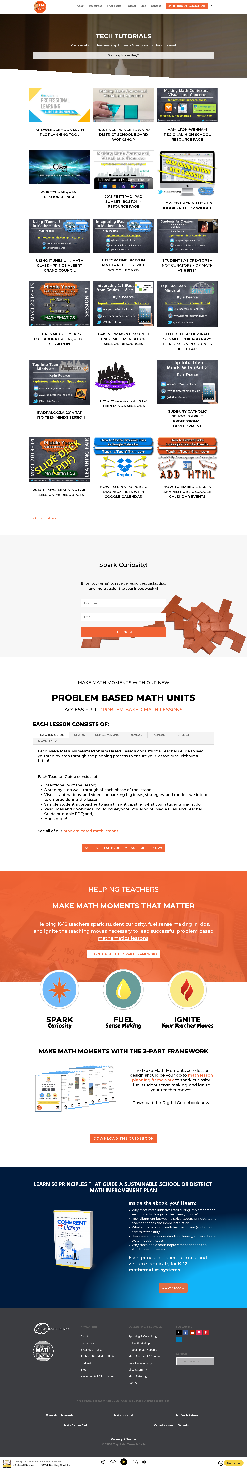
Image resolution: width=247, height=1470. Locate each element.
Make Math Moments (60, 1415)
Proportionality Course (143, 1350)
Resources (95, 6)
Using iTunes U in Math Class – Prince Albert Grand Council (60, 265)
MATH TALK (47, 741)
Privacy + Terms (123, 1439)
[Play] (124, 1462)
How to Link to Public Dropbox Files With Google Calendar (123, 492)
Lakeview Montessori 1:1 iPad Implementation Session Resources (123, 339)
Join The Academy (140, 1363)
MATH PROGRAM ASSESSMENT (186, 5)
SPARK (79, 735)
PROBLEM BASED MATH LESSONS (141, 709)
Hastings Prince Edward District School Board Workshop (123, 135)
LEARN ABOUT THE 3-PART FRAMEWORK (123, 954)
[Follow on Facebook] (185, 1332)
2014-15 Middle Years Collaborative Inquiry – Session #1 (59, 339)
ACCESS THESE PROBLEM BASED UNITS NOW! (123, 848)
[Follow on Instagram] (199, 1332)
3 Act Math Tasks (91, 1350)
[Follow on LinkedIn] (179, 1339)
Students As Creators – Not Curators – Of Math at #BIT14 (187, 265)
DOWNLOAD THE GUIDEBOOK (123, 1138)
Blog (143, 6)
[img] (220, 1463)
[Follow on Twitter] (179, 1332)
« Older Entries (44, 518)
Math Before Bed (75, 1425)
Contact (156, 6)
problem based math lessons (90, 831)
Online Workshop (139, 1343)
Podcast (131, 6)
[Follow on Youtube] (192, 1332)
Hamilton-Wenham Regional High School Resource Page (187, 134)
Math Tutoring (138, 1376)
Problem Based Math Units (98, 1356)
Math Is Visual (123, 1415)
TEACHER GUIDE (51, 735)
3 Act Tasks (114, 6)
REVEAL (136, 735)
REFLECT (182, 735)
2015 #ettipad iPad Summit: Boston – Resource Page (123, 201)
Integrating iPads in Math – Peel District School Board (123, 265)
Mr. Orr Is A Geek (187, 1415)
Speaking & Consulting (143, 1336)
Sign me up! (234, 1463)
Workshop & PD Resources (97, 1376)
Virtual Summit (138, 1369)
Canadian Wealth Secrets (171, 1425)
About (81, 6)
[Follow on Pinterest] (206, 1332)
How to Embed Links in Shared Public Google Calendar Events (187, 492)
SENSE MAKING (107, 735)
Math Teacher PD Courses (145, 1356)
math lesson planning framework (172, 1077)
